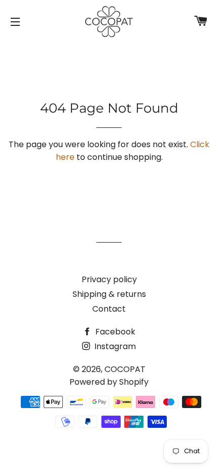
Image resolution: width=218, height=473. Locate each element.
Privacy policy (109, 279)
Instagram (114, 346)
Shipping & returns (109, 294)
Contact (109, 309)
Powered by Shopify (109, 382)
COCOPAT (125, 369)
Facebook (114, 331)
